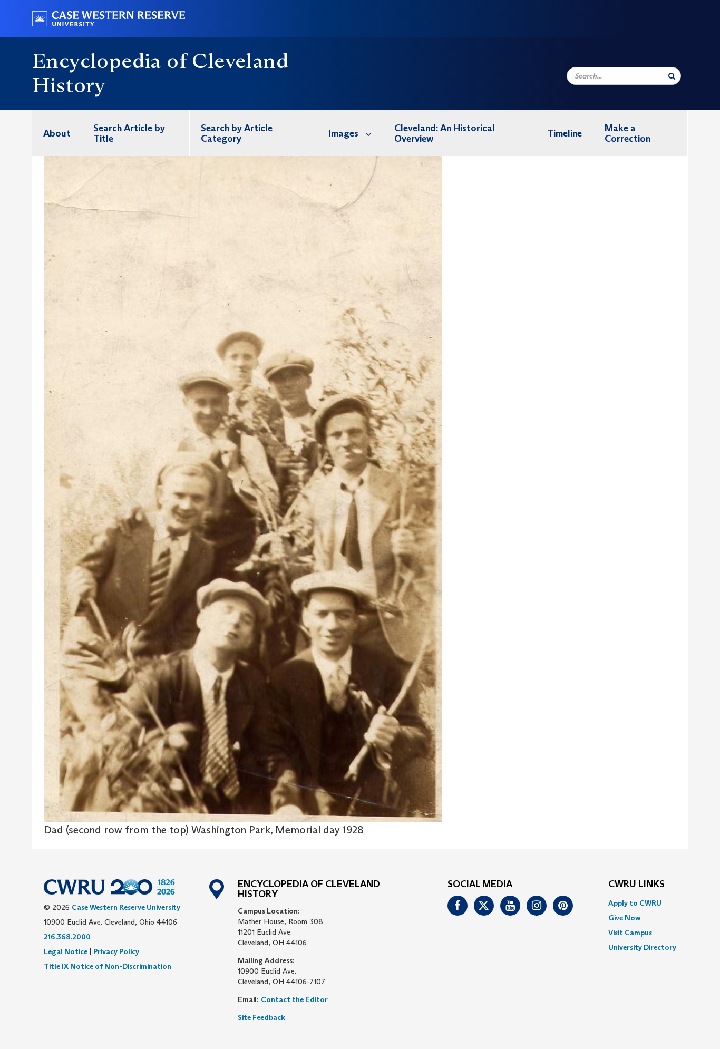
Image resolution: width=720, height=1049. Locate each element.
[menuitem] (57, 133)
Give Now (624, 917)
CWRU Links (636, 884)
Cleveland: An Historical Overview (444, 133)
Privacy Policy (116, 951)
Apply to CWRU (634, 903)
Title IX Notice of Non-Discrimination (107, 966)
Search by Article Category (237, 133)
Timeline (564, 133)
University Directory (642, 947)
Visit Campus (630, 932)
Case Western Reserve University (126, 907)
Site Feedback (261, 1017)
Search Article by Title (129, 133)
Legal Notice (65, 951)
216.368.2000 (67, 936)
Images (343, 133)
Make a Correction (627, 133)
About (57, 133)
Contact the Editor (294, 999)
